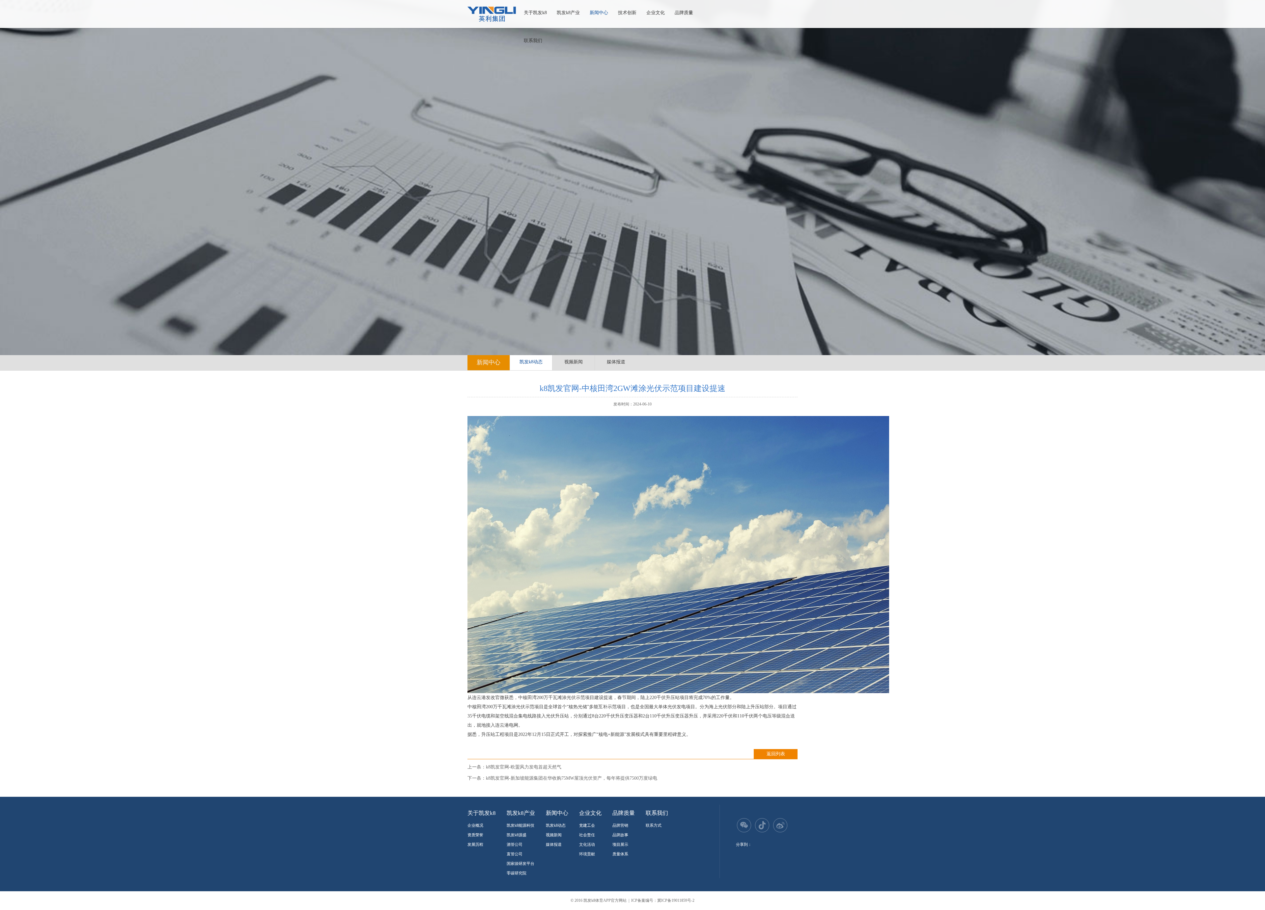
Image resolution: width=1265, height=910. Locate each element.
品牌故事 (620, 835)
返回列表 (776, 753)
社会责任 (587, 835)
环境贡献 (587, 854)
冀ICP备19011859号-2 (675, 900)
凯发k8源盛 (516, 835)
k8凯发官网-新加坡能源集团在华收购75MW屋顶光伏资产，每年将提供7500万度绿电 (571, 778)
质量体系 (620, 854)
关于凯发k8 (535, 12)
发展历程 (475, 844)
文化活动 (587, 844)
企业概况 (475, 825)
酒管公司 (514, 844)
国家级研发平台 (520, 863)
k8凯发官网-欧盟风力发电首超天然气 (523, 767)
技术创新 (627, 12)
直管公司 (514, 854)
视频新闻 (573, 361)
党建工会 (587, 825)
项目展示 (620, 844)
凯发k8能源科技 (520, 825)
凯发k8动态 (531, 361)
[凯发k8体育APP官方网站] (491, 14)
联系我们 (533, 40)
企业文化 (655, 12)
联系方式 (653, 825)
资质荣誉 (475, 835)
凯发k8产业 (568, 12)
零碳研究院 (516, 873)
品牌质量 (684, 12)
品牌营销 (620, 825)
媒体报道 (616, 361)
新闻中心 (599, 12)
